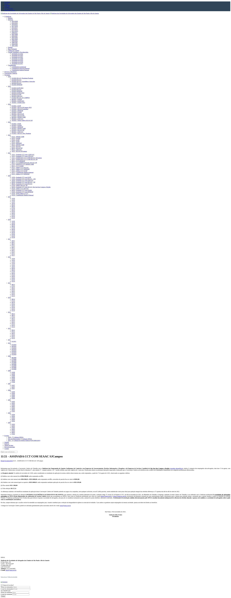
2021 (11, 461)
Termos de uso (4, 577)
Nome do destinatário (7, 587)
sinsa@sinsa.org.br (106, 496)
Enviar (3, 596)
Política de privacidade (12, 577)
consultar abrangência (176, 468)
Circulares (7, 461)
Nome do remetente (6, 592)
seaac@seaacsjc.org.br (119, 496)
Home (2, 461)
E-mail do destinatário (7, 589)
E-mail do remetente (6, 594)
